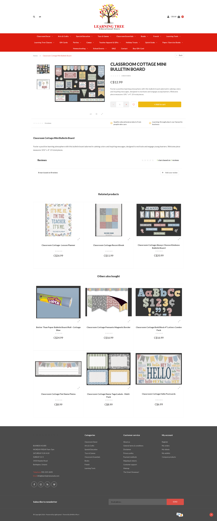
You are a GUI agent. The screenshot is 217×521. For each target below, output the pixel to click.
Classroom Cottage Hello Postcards (159, 394)
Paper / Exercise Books (171, 42)
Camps (89, 42)
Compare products (169, 457)
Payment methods (130, 457)
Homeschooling (79, 49)
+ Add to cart (160, 104)
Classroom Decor (43, 36)
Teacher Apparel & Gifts (108, 42)
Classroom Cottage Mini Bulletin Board (57, 56)
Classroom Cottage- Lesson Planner (58, 245)
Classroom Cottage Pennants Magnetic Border (108, 327)
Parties (76, 42)
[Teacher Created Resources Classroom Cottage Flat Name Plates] (58, 369)
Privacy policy (128, 453)
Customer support (130, 465)
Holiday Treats (132, 42)
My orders (166, 446)
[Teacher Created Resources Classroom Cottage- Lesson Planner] (58, 220)
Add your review (171, 173)
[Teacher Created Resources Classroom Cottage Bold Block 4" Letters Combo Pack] (159, 302)
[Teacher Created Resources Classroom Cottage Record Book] (108, 220)
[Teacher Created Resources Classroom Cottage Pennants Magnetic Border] (108, 302)
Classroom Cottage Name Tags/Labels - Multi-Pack (108, 395)
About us (126, 442)
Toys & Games (103, 36)
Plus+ (77, 514)
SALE (114, 49)
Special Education (83, 36)
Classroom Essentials (124, 36)
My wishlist (166, 453)
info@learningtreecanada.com (48, 476)
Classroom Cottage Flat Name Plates (58, 394)
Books (143, 36)
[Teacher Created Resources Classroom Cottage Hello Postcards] (159, 368)
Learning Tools (172, 36)
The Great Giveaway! (131, 472)
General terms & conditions (133, 446)
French (156, 36)
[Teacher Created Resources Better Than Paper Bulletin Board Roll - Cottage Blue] (58, 302)
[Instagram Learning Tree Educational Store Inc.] (41, 484)
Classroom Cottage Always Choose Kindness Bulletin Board (159, 246)
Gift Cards (64, 42)
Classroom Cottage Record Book (108, 245)
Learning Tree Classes (43, 42)
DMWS (72, 514)
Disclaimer (127, 449)
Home (35, 56)
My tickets (166, 449)
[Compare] (40, 16)
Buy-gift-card (138, 49)
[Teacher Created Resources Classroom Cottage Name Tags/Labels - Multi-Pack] (108, 369)
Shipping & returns (130, 461)
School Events (98, 49)
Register (165, 442)
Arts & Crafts (63, 36)
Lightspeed (58, 514)
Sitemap (126, 468)
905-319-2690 (47, 472)
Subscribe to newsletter (45, 502)
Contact (124, 49)
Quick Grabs (150, 42)
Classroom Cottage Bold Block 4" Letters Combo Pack (159, 328)
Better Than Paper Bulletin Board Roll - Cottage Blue (58, 328)
